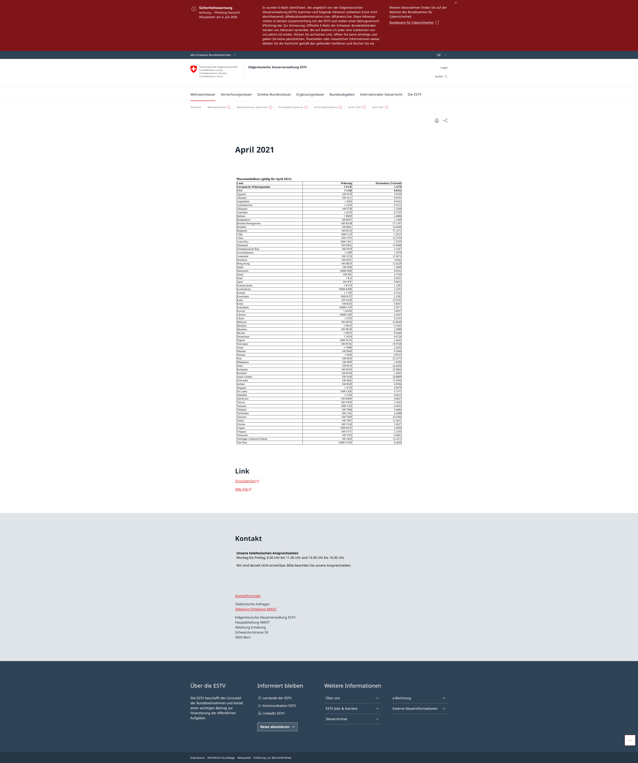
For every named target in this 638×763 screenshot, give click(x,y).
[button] (203, 94)
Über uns (333, 698)
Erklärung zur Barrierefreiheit (272, 758)
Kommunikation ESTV (279, 705)
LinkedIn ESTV (273, 713)
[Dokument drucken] (436, 120)
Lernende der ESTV (277, 698)
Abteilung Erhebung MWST (256, 609)
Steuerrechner (337, 719)
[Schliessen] (455, 2)
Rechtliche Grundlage (221, 758)
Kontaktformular (248, 595)
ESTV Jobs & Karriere (341, 708)
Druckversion (245, 481)
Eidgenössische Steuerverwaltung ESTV (277, 67)
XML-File (241, 489)
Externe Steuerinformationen (415, 708)
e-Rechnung (402, 698)
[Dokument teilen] (445, 120)
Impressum (197, 758)
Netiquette (244, 758)
